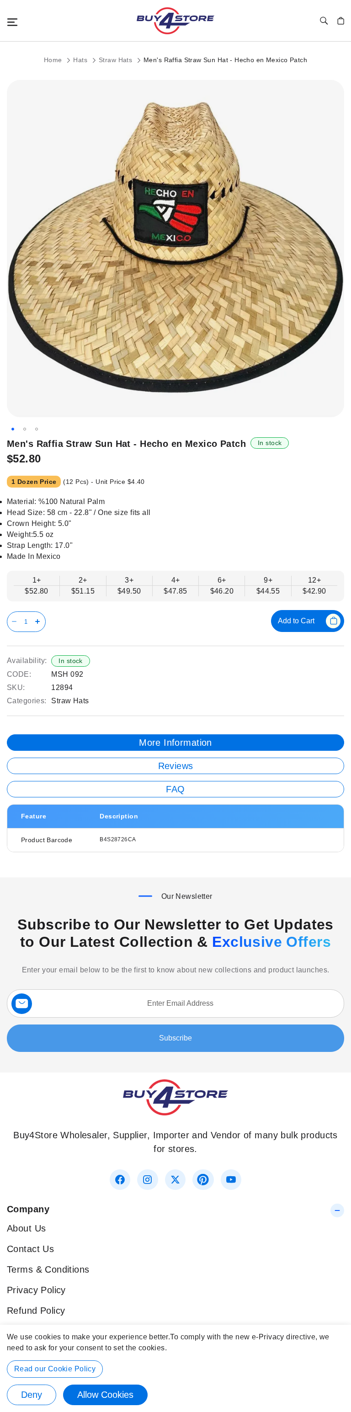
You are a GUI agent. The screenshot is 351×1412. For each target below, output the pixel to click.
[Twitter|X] (175, 1179)
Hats (81, 60)
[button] (13, 429)
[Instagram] (147, 1179)
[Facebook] (120, 1179)
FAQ (175, 789)
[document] (175, 1368)
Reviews (175, 766)
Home (54, 60)
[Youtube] (231, 1179)
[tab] (175, 742)
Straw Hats (116, 60)
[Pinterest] (202, 1179)
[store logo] (175, 20)
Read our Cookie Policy (55, 1369)
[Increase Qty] (39, 622)
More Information (175, 743)
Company (28, 1209)
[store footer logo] (175, 1112)
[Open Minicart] (340, 20)
